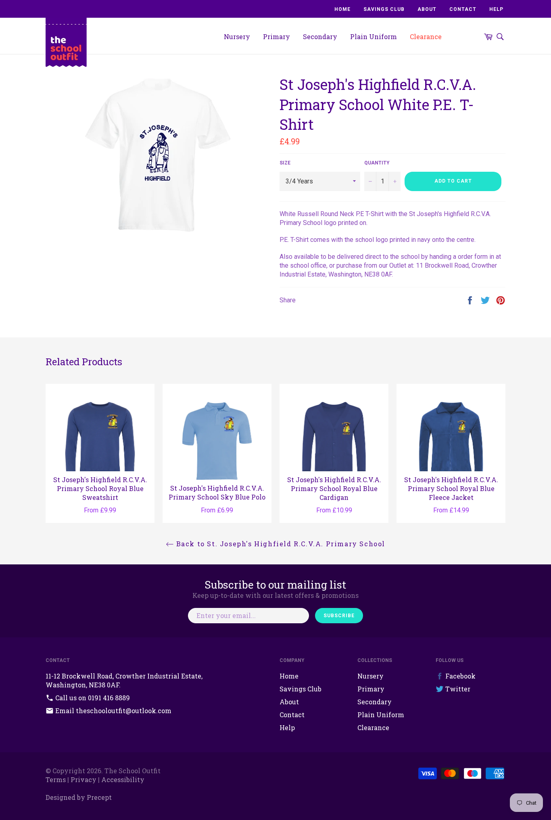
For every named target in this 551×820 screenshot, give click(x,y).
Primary (276, 36)
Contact (462, 9)
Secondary (320, 36)
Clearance (426, 36)
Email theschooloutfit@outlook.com (112, 710)
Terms (56, 779)
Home (342, 9)
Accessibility (122, 779)
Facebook (460, 676)
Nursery (237, 36)
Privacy (83, 779)
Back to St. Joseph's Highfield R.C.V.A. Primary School (279, 543)
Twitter (457, 689)
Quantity (377, 163)
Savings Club (384, 9)
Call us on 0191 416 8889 (92, 697)
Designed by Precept (79, 797)
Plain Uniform (373, 36)
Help (496, 9)
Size (285, 163)
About (426, 9)
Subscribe (339, 615)
